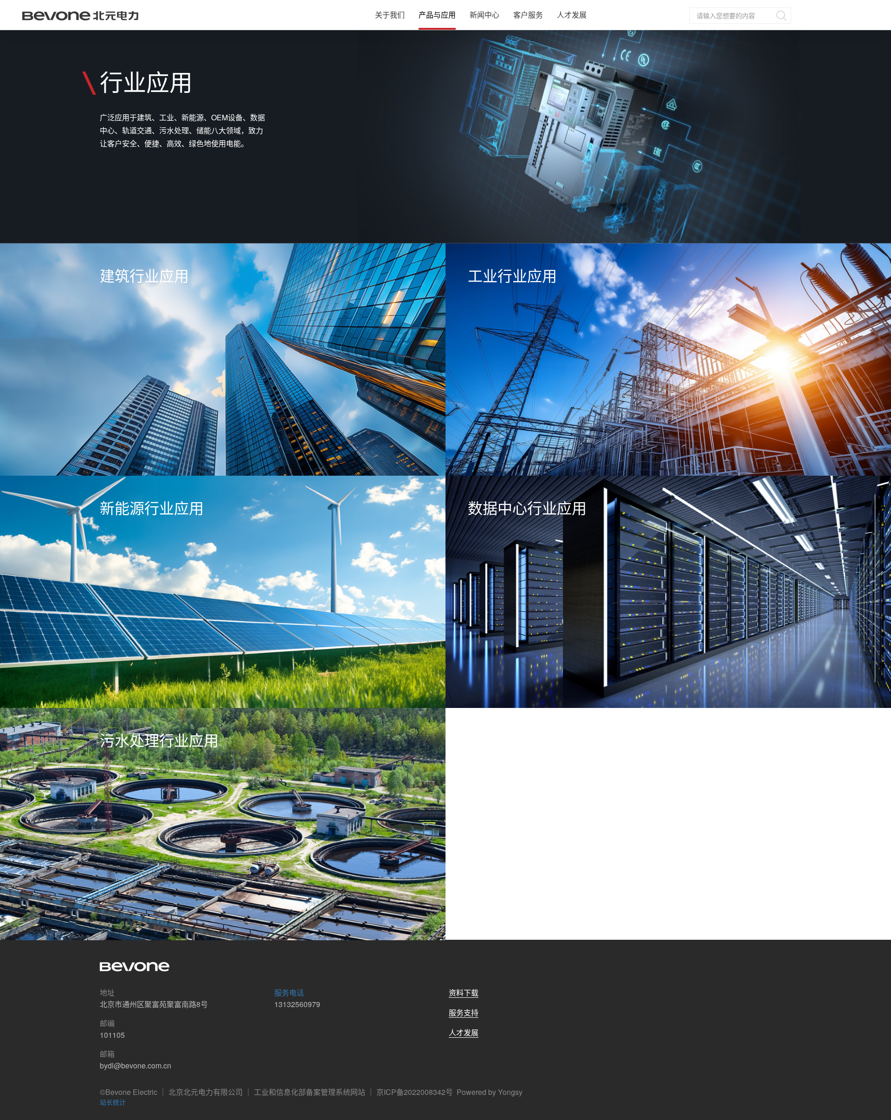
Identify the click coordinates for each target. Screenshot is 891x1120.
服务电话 (289, 992)
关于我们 (390, 14)
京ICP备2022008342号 (414, 1092)
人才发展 (572, 14)
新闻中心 (484, 14)
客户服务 (528, 14)
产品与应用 (437, 14)
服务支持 (463, 1012)
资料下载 (463, 992)
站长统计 (113, 1102)
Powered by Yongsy (490, 1092)
